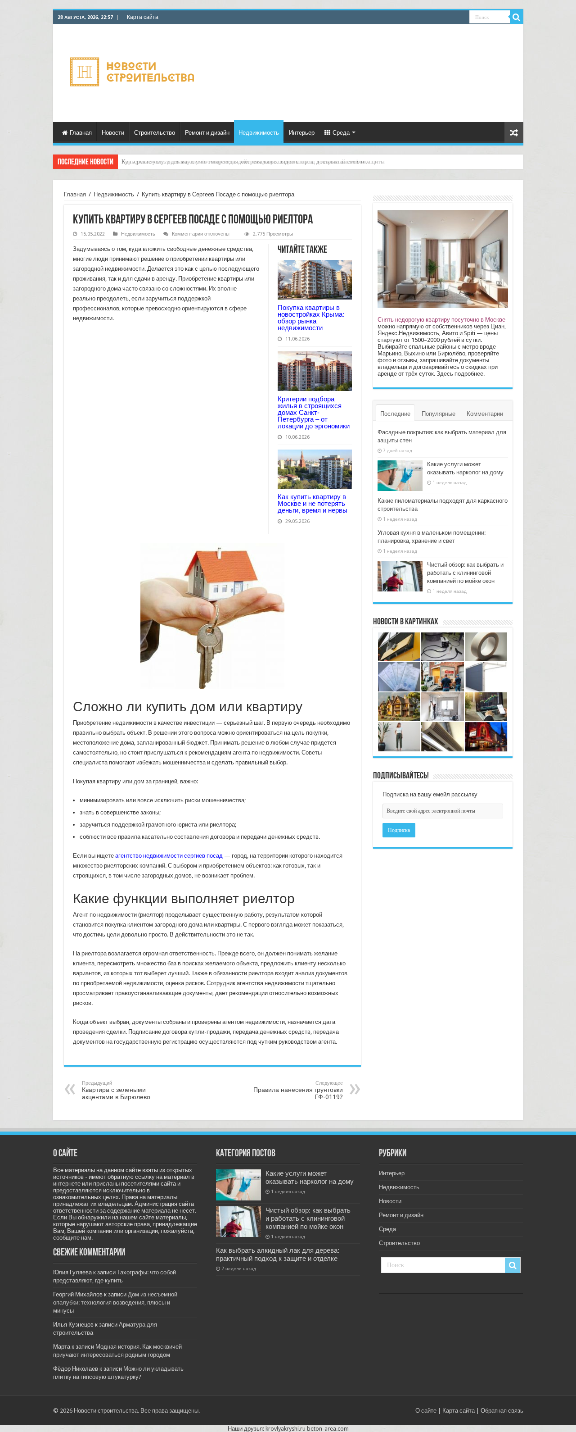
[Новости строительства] (133, 71)
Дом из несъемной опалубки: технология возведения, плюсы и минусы (115, 1302)
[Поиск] (516, 17)
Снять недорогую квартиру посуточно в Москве (441, 319)
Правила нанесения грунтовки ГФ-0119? (298, 1090)
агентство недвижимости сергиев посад (169, 855)
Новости (113, 132)
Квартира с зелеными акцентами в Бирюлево (116, 1090)
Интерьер (302, 132)
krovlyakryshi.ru (286, 1428)
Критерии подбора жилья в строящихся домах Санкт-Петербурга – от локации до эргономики (314, 412)
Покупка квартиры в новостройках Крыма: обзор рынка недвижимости (311, 318)
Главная (81, 132)
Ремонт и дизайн (207, 132)
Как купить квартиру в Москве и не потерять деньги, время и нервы (312, 503)
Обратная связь (502, 1410)
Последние (395, 413)
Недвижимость (258, 132)
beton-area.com (328, 1428)
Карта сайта (142, 17)
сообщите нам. (73, 1237)
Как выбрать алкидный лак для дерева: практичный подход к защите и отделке (277, 1254)
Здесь (444, 373)
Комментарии (485, 413)
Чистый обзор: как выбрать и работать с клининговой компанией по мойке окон (465, 572)
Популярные (438, 413)
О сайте (425, 1410)
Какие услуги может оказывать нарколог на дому (310, 1177)
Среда (341, 132)
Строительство (154, 132)
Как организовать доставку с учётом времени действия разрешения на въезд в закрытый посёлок (244, 161)
